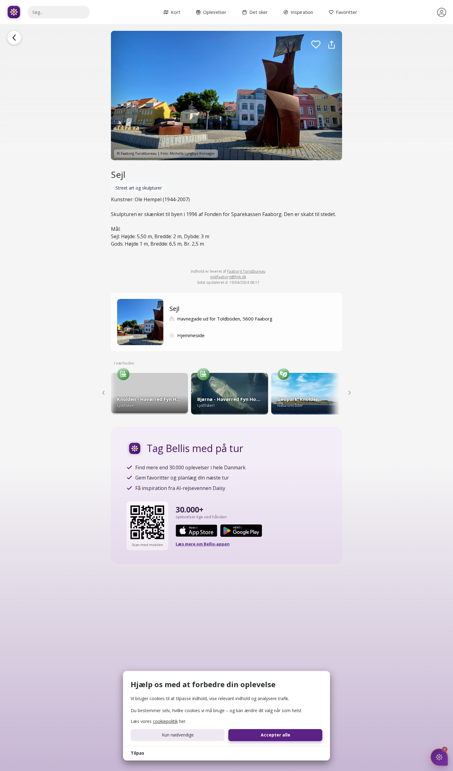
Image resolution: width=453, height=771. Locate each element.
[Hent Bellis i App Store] (196, 530)
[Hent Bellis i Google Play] (241, 530)
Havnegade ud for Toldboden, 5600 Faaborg (224, 319)
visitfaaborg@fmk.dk (228, 276)
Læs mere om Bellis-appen (203, 544)
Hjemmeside (191, 335)
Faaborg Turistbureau (246, 271)
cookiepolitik (165, 721)
